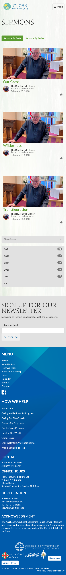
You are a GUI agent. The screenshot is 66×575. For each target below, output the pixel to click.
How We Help (9, 367)
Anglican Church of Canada (13, 555)
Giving (5, 563)
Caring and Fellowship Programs (18, 413)
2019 (32, 262)
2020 (32, 256)
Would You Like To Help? (14, 447)
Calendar (6, 378)
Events (5, 382)
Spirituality (7, 408)
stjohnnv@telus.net (11, 465)
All (5, 283)
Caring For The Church (13, 418)
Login (46, 568)
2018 (32, 269)
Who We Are (8, 364)
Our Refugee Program (13, 428)
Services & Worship (11, 371)
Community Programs (13, 423)
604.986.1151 (9, 462)
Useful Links (8, 437)
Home (5, 360)
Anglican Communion (36, 554)
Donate (6, 386)
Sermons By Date (12, 38)
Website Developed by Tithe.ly (50, 570)
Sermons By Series (34, 38)
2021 (32, 249)
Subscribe (11, 337)
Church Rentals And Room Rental (18, 442)
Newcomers (54, 558)
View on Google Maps (13, 507)
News (4, 375)
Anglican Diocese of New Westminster (38, 545)
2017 (32, 276)
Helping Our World (11, 433)
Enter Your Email (10, 325)
